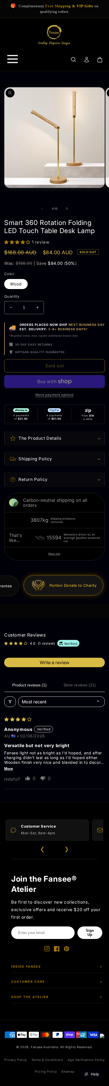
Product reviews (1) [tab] (29, 685)
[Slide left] (42, 208)
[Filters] (10, 701)
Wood (16, 284)
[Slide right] (67, 208)
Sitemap (67, 1071)
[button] (18, 242)
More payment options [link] (54, 395)
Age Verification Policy (86, 1060)
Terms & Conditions (47, 1060)
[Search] (73, 59)
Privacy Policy (15, 1060)
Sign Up (90, 932)
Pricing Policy (46, 1071)
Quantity (11, 296)
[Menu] (13, 59)
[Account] (86, 59)
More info (54, 553)
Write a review (54, 662)
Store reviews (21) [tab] (79, 685)
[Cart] (99, 59)
